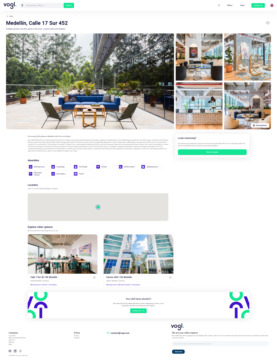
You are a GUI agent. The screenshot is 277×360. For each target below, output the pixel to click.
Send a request (212, 152)
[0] (219, 5)
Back (11, 16)
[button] (268, 23)
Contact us (137, 311)
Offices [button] (229, 5)
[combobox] (44, 5)
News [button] (242, 5)
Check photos (261, 125)
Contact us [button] (258, 5)
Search (69, 5)
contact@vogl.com (120, 333)
